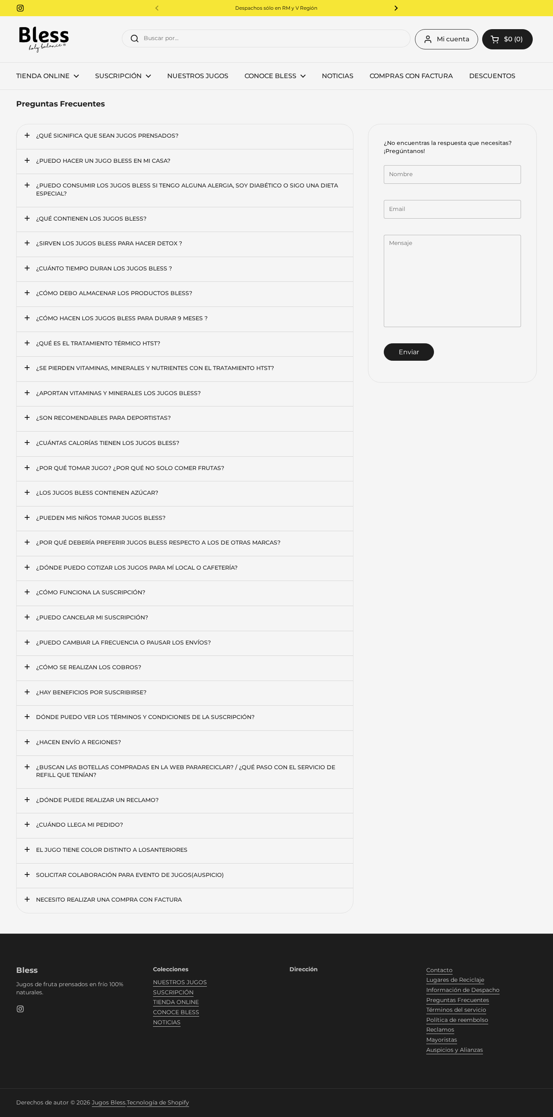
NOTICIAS (167, 1022)
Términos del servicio (456, 1009)
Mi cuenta (453, 39)
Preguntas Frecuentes (457, 1000)
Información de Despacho (463, 990)
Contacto (439, 970)
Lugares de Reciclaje (455, 979)
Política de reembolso (457, 1019)
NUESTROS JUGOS (180, 982)
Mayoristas (441, 1039)
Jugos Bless (108, 1102)
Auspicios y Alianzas (454, 1049)
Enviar (409, 352)
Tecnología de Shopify (158, 1102)
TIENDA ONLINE (176, 1002)
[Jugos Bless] (44, 39)
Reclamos (440, 1029)
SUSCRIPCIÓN (173, 992)
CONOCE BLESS (176, 1012)
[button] (507, 39)
